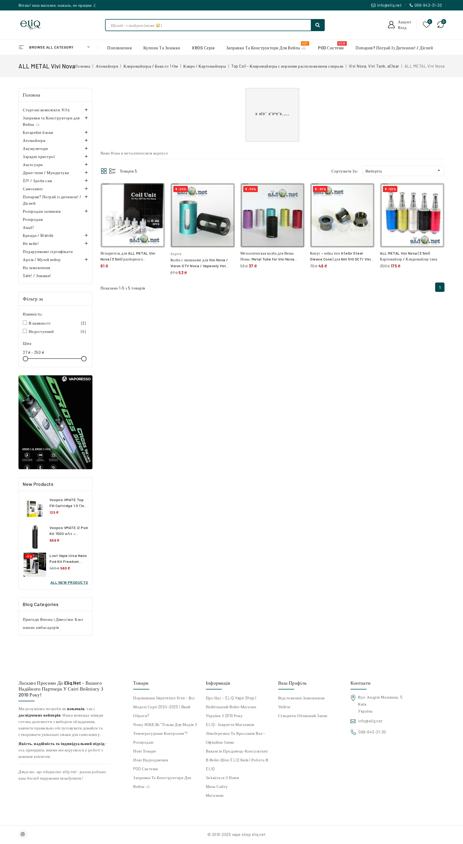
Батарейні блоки (38, 132)
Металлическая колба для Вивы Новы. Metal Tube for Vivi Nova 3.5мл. (267, 259)
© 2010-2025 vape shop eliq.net (236, 834)
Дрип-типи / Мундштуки (46, 172)
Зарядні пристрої (39, 156)
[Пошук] (318, 25)
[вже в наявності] (55, 422)
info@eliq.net (389, 5)
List (112, 171)
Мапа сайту (217, 786)
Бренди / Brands (38, 235)
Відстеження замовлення (301, 697)
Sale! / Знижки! (37, 275)
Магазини (215, 795)
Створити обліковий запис (303, 715)
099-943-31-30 (428, 5)
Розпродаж (33, 219)
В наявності (57, 323)
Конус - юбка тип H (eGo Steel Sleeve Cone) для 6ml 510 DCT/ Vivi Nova (340, 259)
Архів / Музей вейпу (42, 259)
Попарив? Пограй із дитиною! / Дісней (52, 200)
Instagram (23, 834)
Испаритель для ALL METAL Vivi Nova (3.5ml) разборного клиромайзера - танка (127, 259)
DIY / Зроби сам (37, 180)
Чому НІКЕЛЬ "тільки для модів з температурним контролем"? (165, 729)
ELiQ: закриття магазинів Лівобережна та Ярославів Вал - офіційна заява (235, 733)
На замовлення (36, 267)
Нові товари (144, 750)
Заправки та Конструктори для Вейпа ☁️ (51, 121)
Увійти (284, 706)
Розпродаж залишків (42, 211)
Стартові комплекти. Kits (46, 109)
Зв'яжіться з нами (222, 777)
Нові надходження (150, 759)
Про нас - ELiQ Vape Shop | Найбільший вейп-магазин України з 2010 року (231, 706)
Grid (103, 171)
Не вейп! (31, 243)
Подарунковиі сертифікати (48, 251)
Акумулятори (35, 148)
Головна (31, 95)
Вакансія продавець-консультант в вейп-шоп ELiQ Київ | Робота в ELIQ (237, 759)
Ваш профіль (292, 683)
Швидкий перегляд (157, 204)
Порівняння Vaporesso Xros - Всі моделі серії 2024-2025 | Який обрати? (164, 706)
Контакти (360, 683)
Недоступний (57, 331)
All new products (69, 582)
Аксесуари (33, 164)
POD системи (145, 768)
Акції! (28, 227)
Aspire (176, 253)
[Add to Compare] (157, 193)
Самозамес (33, 188)
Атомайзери (34, 140)
